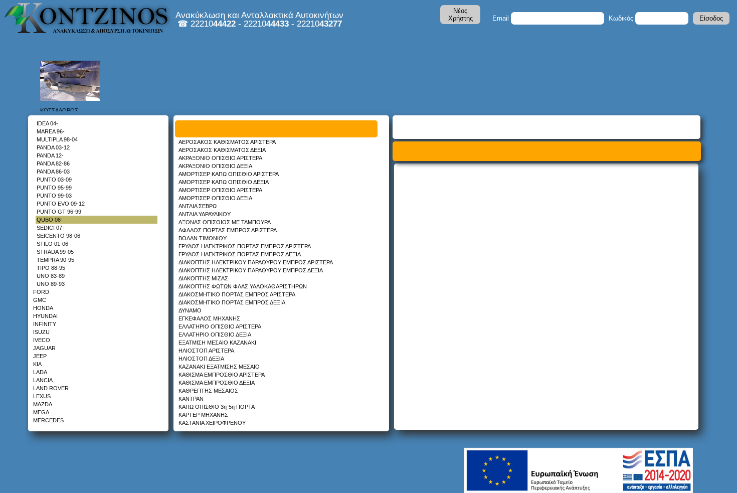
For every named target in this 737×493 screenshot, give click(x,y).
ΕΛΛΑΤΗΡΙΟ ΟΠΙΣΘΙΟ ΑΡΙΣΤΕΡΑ (219, 326)
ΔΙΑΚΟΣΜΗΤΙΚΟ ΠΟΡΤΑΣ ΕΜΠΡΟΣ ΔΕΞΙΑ (231, 302)
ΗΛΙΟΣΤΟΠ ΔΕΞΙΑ (201, 359)
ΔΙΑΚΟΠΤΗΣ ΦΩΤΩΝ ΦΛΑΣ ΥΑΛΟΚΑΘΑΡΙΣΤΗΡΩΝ (242, 286)
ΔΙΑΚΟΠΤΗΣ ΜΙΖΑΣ (203, 278)
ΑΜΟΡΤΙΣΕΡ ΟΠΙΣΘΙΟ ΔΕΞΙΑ (215, 198)
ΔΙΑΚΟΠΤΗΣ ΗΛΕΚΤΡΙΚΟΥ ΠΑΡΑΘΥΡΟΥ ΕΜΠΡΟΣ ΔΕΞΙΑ (250, 270)
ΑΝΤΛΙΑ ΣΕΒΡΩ (197, 206)
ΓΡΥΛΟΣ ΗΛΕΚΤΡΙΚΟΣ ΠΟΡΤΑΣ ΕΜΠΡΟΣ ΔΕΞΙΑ (239, 254)
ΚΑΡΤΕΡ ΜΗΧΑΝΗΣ (203, 415)
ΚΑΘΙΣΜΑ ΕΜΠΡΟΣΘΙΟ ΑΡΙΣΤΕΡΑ (221, 375)
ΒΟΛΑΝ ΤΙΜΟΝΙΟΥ (202, 238)
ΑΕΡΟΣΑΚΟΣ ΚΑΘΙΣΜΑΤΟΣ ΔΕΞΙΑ (222, 150)
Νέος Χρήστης (460, 14)
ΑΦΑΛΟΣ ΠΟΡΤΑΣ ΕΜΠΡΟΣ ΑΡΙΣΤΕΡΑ (227, 230)
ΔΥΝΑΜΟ (190, 310)
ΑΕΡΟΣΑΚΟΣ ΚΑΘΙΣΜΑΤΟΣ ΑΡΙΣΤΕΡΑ (227, 142)
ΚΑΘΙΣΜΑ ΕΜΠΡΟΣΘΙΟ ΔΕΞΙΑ (216, 383)
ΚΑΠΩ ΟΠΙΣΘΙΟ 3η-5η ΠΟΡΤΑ (216, 407)
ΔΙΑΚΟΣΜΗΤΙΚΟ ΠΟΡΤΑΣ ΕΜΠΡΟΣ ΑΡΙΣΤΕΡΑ (236, 294)
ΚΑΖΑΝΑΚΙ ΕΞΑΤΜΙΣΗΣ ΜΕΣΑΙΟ (219, 367)
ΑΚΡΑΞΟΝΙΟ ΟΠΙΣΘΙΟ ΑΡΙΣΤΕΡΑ (220, 158)
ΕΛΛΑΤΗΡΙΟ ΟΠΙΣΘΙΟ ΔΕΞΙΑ (214, 335)
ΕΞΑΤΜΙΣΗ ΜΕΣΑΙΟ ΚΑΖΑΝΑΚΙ (217, 343)
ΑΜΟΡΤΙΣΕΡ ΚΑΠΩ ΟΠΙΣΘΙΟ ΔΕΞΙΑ (223, 182)
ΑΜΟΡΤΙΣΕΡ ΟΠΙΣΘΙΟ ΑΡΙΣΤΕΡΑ (220, 190)
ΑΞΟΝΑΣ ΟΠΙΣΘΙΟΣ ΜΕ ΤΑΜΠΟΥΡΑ (224, 222)
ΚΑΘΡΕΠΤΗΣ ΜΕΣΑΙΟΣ (208, 391)
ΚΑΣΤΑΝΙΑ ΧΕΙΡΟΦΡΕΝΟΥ (212, 423)
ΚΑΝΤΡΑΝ (191, 399)
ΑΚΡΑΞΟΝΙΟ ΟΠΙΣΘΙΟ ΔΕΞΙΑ (215, 166)
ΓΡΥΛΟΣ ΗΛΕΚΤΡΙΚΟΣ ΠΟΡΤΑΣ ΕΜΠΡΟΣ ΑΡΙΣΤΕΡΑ (244, 246)
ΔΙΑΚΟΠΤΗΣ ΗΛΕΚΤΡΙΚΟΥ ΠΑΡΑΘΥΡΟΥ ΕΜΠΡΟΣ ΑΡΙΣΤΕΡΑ (255, 262)
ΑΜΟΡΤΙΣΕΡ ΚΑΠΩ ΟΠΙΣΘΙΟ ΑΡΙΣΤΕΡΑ (228, 174)
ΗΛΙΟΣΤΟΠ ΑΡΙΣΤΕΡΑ (206, 351)
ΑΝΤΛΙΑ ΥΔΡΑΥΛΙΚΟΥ (204, 214)
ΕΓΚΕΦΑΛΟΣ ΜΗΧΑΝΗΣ (209, 318)
